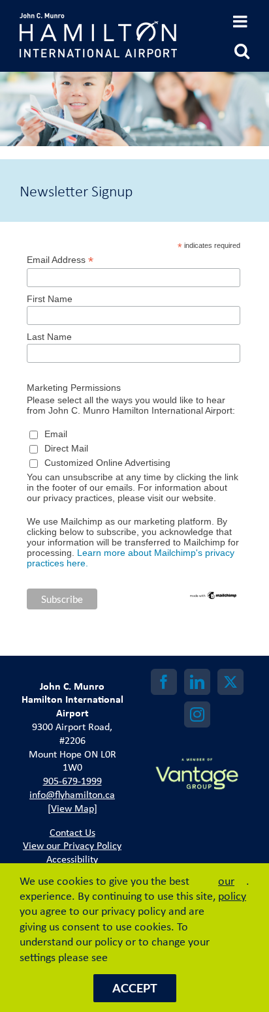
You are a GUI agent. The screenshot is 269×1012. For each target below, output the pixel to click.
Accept (134, 988)
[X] (230, 682)
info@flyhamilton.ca (72, 794)
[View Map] (72, 808)
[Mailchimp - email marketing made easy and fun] (213, 595)
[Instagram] (197, 714)
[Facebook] (164, 682)
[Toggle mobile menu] (241, 21)
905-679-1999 (72, 780)
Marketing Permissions (74, 387)
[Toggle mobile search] (241, 50)
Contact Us (72, 832)
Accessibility (72, 858)
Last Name (49, 336)
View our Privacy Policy (72, 845)
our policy (232, 888)
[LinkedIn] (197, 682)
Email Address (60, 260)
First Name (49, 299)
